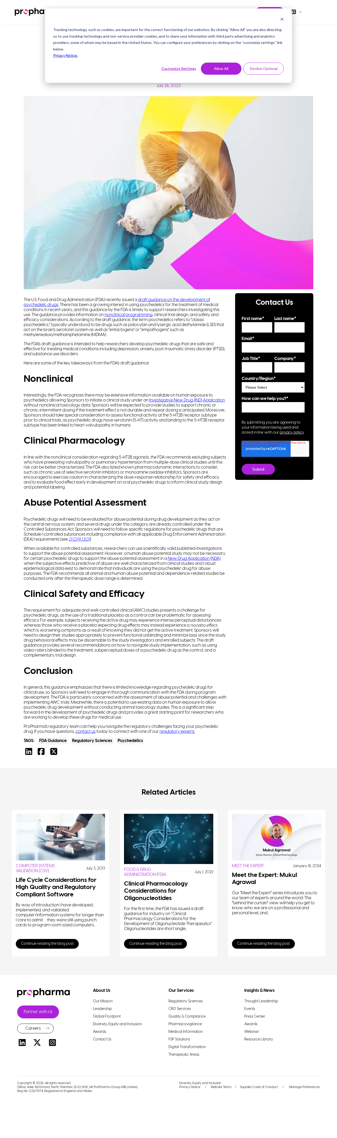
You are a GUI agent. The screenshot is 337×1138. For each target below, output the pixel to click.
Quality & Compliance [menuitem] (187, 1017)
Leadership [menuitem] (102, 1009)
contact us (86, 731)
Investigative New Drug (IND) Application (187, 400)
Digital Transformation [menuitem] (187, 1047)
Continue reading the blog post (47, 944)
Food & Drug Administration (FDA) (145, 872)
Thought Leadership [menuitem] (261, 1001)
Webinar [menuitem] (251, 1032)
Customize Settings (178, 68)
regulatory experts (177, 731)
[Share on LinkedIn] (30, 753)
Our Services (181, 990)
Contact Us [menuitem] (102, 1040)
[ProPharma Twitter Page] (37, 1043)
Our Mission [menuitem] (103, 1001)
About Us (101, 990)
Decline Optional (263, 68)
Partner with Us (38, 1012)
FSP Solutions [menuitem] (179, 1040)
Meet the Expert (248, 866)
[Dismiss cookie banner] (282, 20)
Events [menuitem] (249, 1009)
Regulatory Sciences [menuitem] (185, 1001)
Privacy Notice (189, 1087)
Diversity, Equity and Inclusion (200, 1083)
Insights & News (259, 990)
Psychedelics (130, 741)
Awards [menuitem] (99, 1032)
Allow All (221, 68)
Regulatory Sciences (92, 741)
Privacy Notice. (65, 55)
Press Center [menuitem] (254, 1017)
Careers (33, 1028)
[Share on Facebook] (42, 753)
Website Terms (221, 1087)
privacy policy (292, 432)
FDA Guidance (53, 741)
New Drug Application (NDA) (194, 558)
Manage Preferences (304, 1087)
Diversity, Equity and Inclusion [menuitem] (117, 1024)
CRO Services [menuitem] (179, 1009)
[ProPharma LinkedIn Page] (22, 1043)
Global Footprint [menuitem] (107, 1017)
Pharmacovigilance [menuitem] (185, 1024)
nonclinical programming (128, 315)
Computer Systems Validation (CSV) (35, 868)
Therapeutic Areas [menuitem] (183, 1055)
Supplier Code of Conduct (259, 1087)
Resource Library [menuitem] (258, 1040)
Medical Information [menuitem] (185, 1032)
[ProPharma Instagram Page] (52, 1043)
